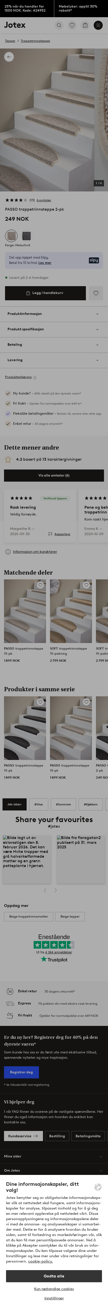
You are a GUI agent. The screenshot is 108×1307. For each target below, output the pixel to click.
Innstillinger (54, 1298)
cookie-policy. (40, 1261)
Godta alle (54, 1276)
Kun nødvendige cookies (54, 1289)
